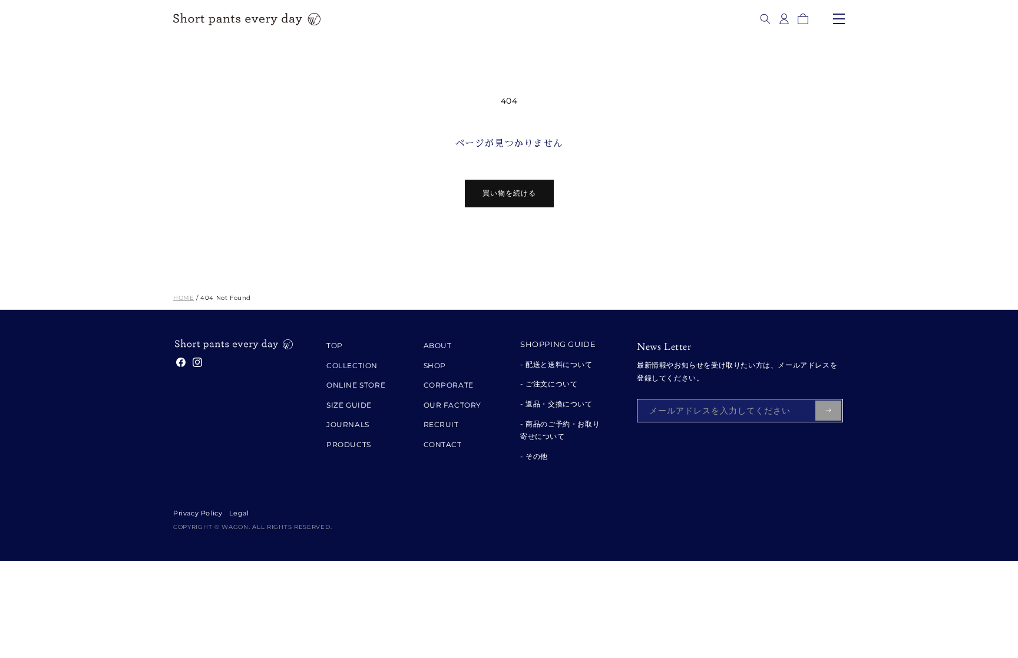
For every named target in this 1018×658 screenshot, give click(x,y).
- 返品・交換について (556, 403)
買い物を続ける (509, 193)
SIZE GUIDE (349, 405)
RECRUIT (441, 424)
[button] (765, 19)
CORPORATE (449, 385)
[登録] (828, 411)
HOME (183, 298)
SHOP (435, 365)
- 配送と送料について (556, 364)
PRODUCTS (348, 444)
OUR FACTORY (453, 405)
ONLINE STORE (355, 385)
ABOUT (438, 345)
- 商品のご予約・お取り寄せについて (560, 430)
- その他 (534, 456)
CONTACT (443, 444)
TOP (334, 345)
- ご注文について (548, 383)
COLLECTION (352, 365)
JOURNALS (347, 424)
